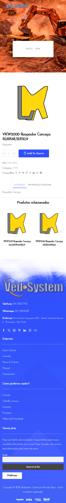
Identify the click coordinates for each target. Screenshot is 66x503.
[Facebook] (19, 173)
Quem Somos (9, 350)
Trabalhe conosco (10, 401)
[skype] (40, 173)
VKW (37, 49)
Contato (6, 395)
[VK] (23, 173)
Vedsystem (26, 487)
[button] (60, 232)
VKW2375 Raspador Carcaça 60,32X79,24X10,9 (17, 243)
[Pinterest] (26, 173)
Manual (6, 368)
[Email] (35, 330)
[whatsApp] (37, 173)
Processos (6, 413)
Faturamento (8, 374)
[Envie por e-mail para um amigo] (30, 173)
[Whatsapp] (30, 330)
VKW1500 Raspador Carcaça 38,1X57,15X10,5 (49, 243)
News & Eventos (10, 362)
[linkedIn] (33, 173)
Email (4, 455)
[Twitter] (16, 173)
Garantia (6, 356)
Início (29, 49)
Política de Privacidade (12, 419)
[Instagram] (14, 330)
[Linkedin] (24, 330)
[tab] (20, 185)
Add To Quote (35, 153)
